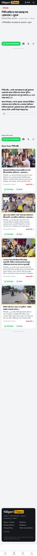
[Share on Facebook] (23, 44)
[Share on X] (28, 44)
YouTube (7, 532)
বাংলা (28, 2)
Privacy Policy (8, 528)
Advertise (22, 522)
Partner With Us (9, 525)
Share (20, 189)
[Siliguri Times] (10, 2)
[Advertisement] (18, 68)
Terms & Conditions (26, 528)
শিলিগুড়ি (5, 8)
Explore (14, 554)
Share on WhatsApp (12, 44)
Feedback (22, 525)
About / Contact (9, 522)
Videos (23, 554)
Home (5, 554)
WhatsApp (10, 189)
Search (31, 554)
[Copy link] (33, 44)
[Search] (33, 2)
